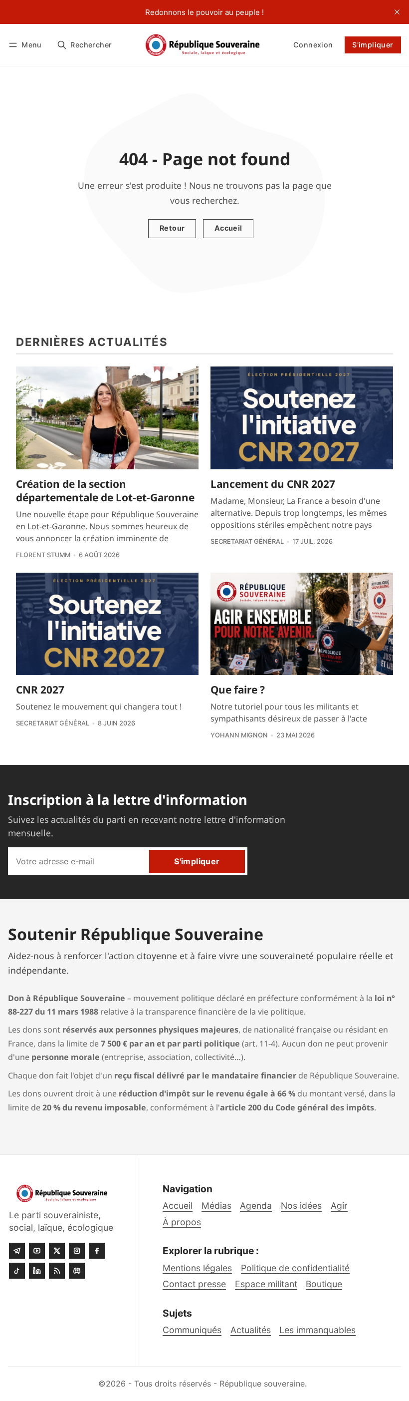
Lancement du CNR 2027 (272, 484)
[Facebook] (97, 1251)
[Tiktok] (17, 1271)
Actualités (250, 1330)
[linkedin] (37, 1271)
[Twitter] (57, 1251)
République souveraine (262, 1384)
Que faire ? (237, 690)
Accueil (228, 228)
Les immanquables (317, 1330)
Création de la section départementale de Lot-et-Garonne (105, 490)
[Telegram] (17, 1251)
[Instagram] (77, 1251)
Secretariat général (247, 541)
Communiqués (192, 1330)
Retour (172, 228)
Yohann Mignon (239, 735)
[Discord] (77, 1271)
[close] (397, 12)
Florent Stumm (43, 555)
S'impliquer (372, 44)
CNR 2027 (40, 690)
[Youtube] (37, 1251)
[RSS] (57, 1271)
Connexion (313, 44)
